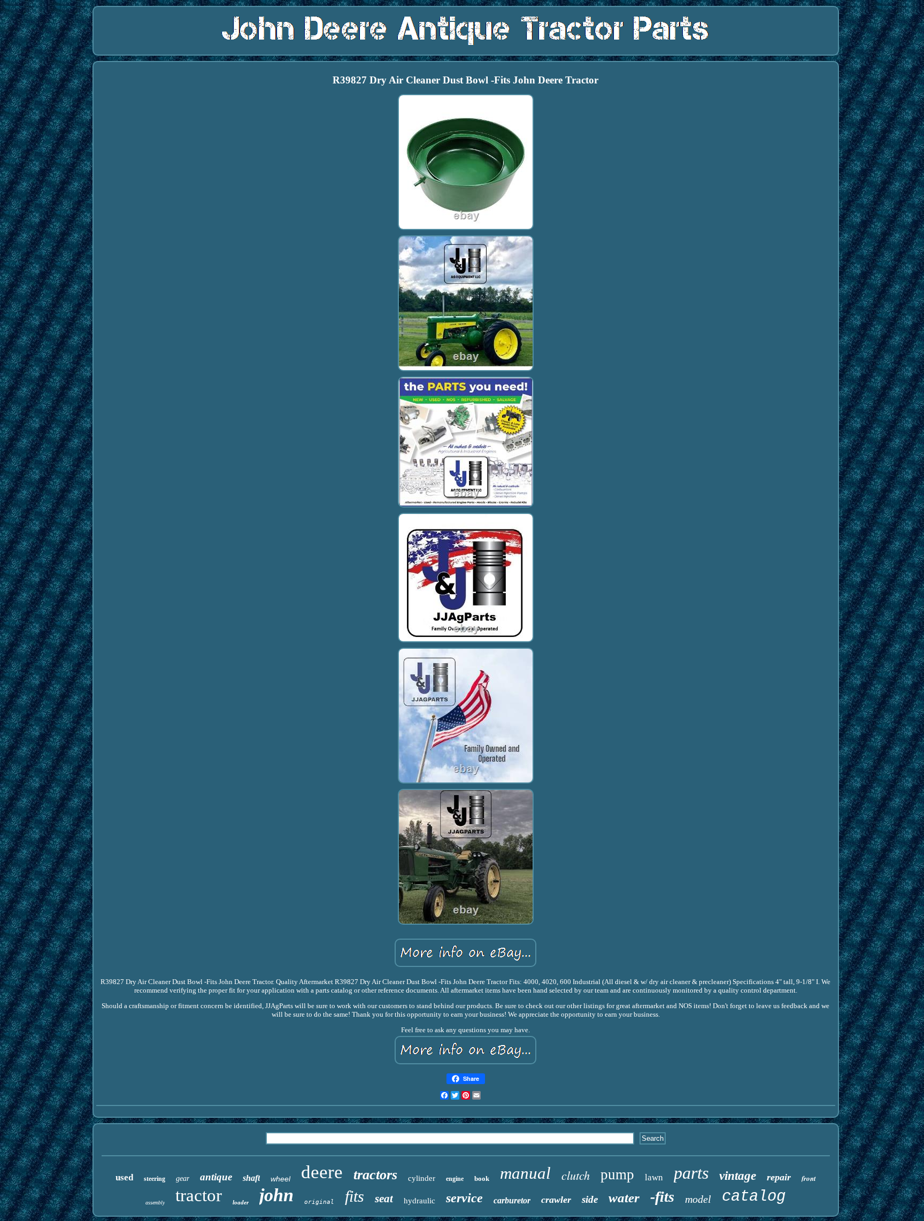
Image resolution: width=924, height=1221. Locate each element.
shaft (251, 1177)
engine (455, 1178)
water (624, 1198)
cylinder (421, 1178)
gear (182, 1178)
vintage (737, 1175)
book (481, 1178)
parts (691, 1172)
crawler (556, 1199)
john (276, 1195)
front (809, 1178)
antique (216, 1176)
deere (322, 1172)
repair (779, 1177)
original (319, 1202)
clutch (575, 1175)
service (464, 1198)
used (124, 1177)
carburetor (512, 1200)
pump (617, 1174)
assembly (155, 1202)
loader (241, 1202)
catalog (754, 1196)
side (590, 1199)
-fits (662, 1196)
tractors (375, 1174)
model (698, 1199)
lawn (654, 1177)
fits (354, 1196)
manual (525, 1173)
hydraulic (419, 1200)
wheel (280, 1178)
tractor (198, 1195)
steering (154, 1178)
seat (384, 1198)
